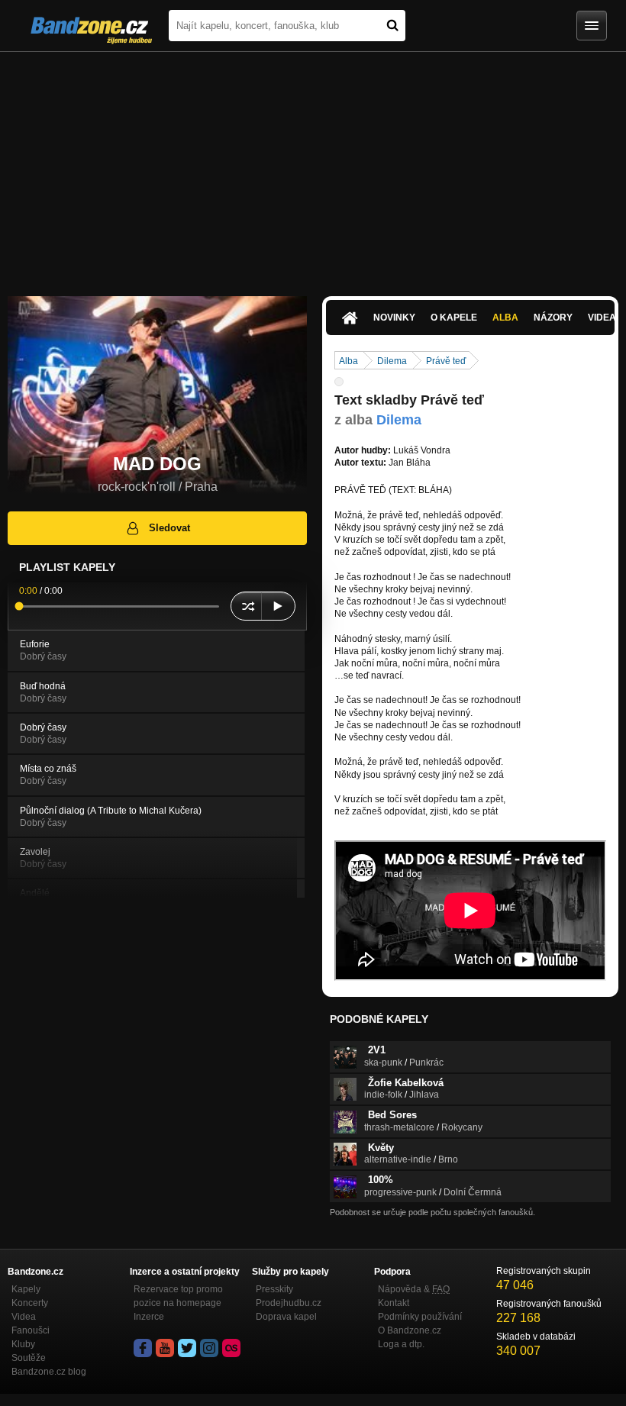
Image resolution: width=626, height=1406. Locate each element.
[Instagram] (209, 1348)
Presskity (274, 1289)
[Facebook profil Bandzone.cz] (143, 1348)
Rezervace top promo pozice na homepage (178, 1296)
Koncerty (29, 1303)
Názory (553, 317)
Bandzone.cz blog (48, 1371)
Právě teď (446, 361)
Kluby (23, 1344)
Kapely (25, 1289)
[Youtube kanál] (165, 1348)
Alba (505, 317)
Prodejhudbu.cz (288, 1303)
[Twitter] (187, 1348)
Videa (23, 1316)
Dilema (392, 361)
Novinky (394, 317)
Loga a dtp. (401, 1344)
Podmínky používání (420, 1316)
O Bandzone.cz (409, 1330)
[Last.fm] (231, 1348)
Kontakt (393, 1303)
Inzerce (149, 1316)
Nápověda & (414, 1289)
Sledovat (169, 528)
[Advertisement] (313, 166)
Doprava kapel (286, 1316)
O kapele (454, 317)
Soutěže (28, 1358)
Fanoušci (30, 1330)
